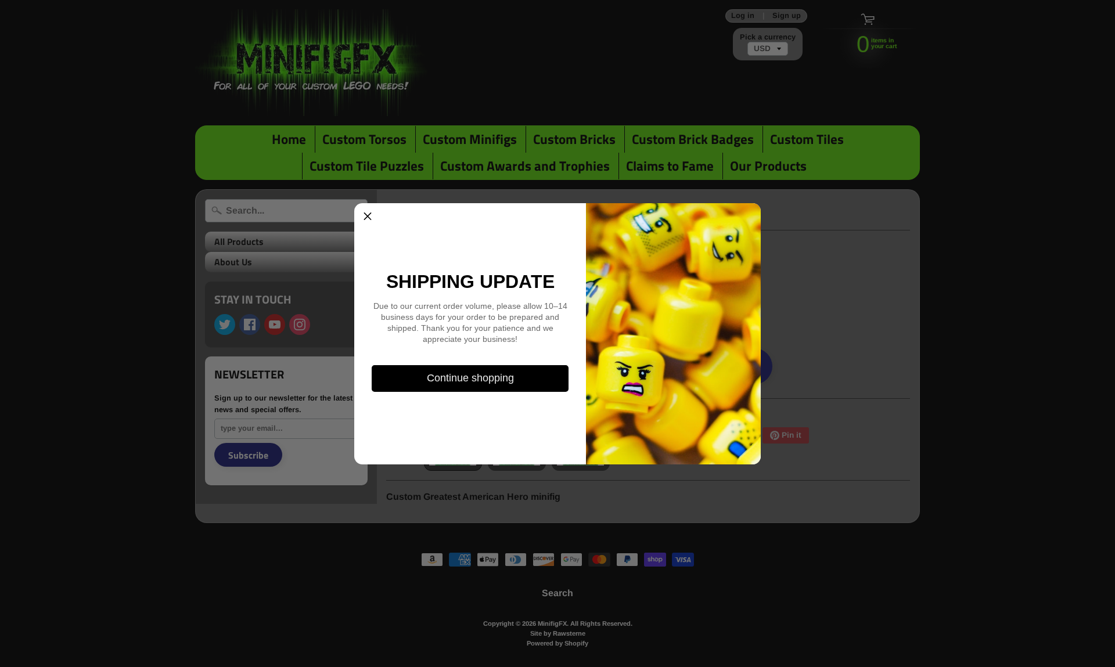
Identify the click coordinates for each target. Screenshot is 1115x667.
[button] (367, 216)
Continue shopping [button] (470, 378)
